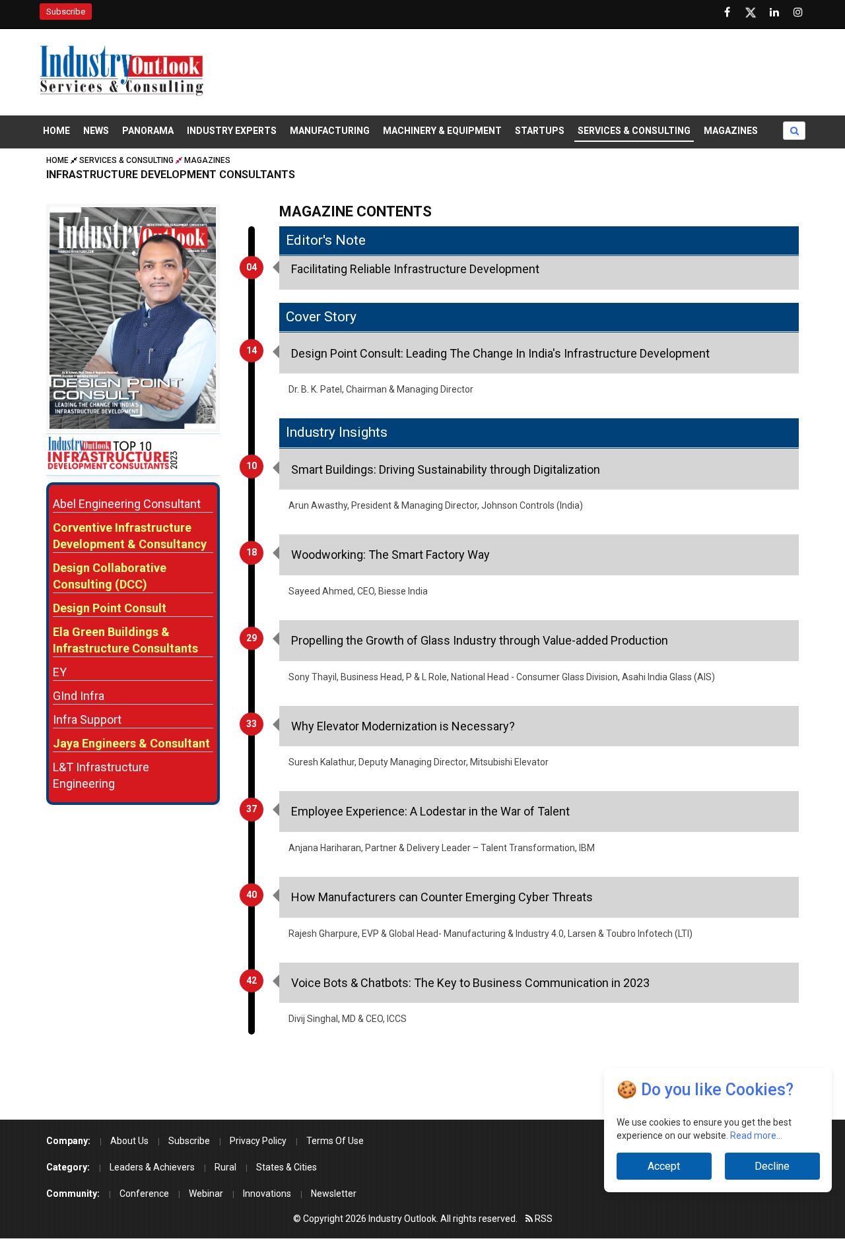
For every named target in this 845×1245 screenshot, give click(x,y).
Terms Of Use (335, 1140)
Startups (539, 130)
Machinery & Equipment (442, 130)
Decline (772, 1166)
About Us (129, 1140)
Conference (144, 1193)
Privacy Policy (258, 1140)
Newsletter (333, 1193)
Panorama (148, 130)
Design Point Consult (109, 608)
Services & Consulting (634, 130)
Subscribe (65, 11)
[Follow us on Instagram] (798, 12)
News (96, 130)
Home (56, 130)
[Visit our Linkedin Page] (774, 12)
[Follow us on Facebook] (727, 12)
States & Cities (286, 1167)
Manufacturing (330, 130)
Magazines (731, 130)
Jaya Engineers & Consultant (131, 743)
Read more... (756, 1135)
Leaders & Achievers (152, 1167)
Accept (664, 1166)
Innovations (267, 1193)
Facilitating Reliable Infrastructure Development (415, 269)
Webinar (206, 1193)
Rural (225, 1167)
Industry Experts (232, 130)
